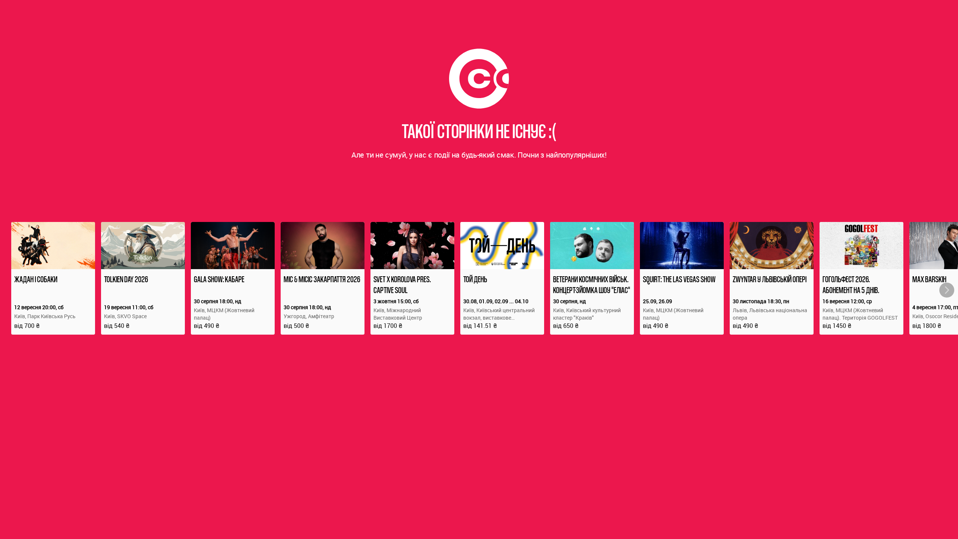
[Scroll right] (946, 290)
